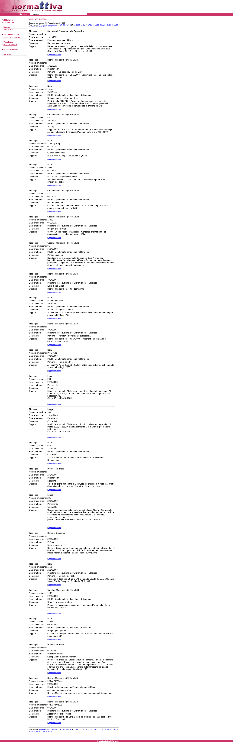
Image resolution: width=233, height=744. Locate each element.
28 (115, 25)
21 (98, 25)
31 (32, 27)
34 (39, 27)
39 (51, 27)
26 (110, 25)
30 (29, 27)
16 (86, 25)
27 (112, 25)
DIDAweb (7, 54)
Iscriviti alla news (10, 49)
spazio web (8, 37)
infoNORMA (8, 30)
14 (82, 25)
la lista (17, 37)
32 (34, 27)
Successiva (52, 25)
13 (79, 25)
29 (117, 25)
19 (93, 25)
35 (41, 27)
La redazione (8, 22)
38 (48, 27)
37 (46, 27)
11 (74, 25)
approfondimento (54, 54)
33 (37, 27)
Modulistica (8, 42)
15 (84, 25)
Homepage (8, 20)
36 (44, 27)
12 (77, 25)
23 (103, 25)
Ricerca (6, 27)
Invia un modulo (10, 45)
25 (108, 25)
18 (91, 25)
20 (96, 25)
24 (105, 25)
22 (101, 25)
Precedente (43, 25)
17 (89, 25)
